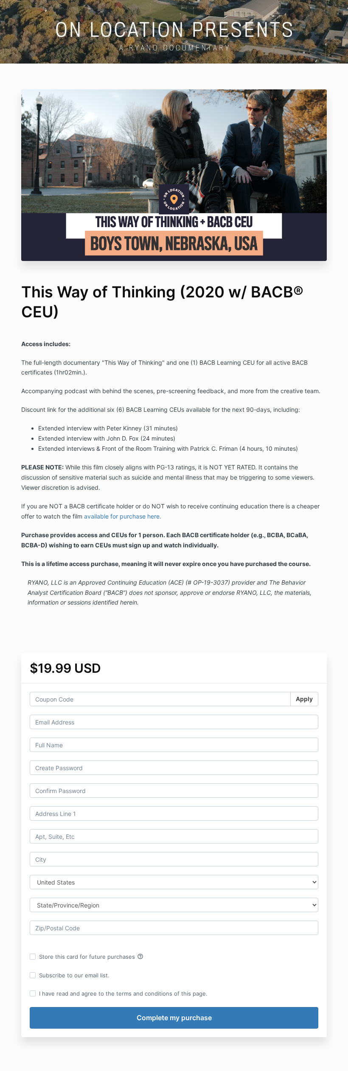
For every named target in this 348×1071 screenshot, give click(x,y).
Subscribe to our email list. (74, 975)
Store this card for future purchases (91, 956)
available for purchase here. (122, 516)
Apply (304, 698)
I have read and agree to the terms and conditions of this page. (123, 993)
